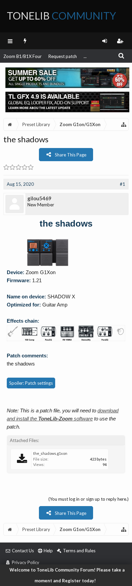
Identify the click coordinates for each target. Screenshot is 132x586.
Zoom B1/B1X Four (22, 56)
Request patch (62, 56)
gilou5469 (39, 198)
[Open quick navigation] (124, 124)
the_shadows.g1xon (50, 453)
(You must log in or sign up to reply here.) (88, 499)
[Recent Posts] (25, 40)
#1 (122, 184)
